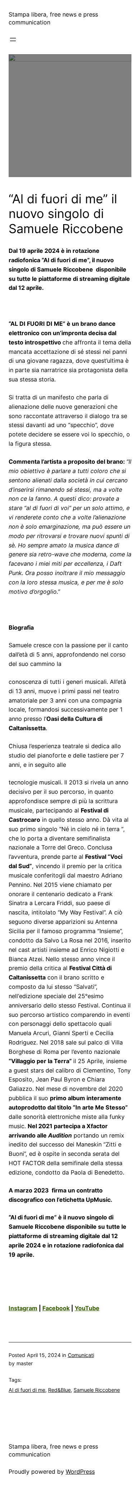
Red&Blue (59, 1390)
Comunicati (81, 1355)
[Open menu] (13, 39)
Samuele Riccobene (97, 1390)
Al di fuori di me (27, 1390)
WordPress (80, 1471)
